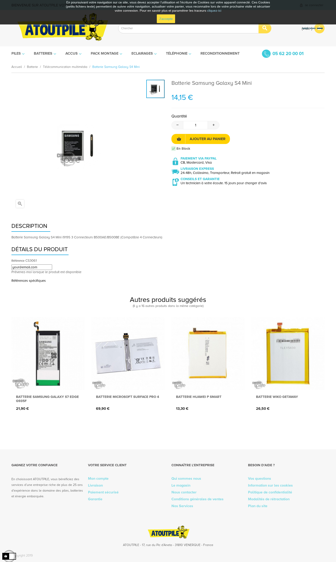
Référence (17, 261)
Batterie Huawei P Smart (198, 397)
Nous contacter (184, 492)
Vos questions (259, 478)
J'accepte (166, 19)
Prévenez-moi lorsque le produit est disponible (46, 272)
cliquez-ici (214, 10)
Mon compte (98, 478)
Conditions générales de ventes (197, 499)
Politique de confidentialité (270, 492)
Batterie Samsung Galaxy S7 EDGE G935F (47, 399)
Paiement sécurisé (103, 492)
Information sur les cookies (270, 485)
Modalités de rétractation (269, 499)
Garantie (95, 499)
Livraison (95, 485)
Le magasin (180, 485)
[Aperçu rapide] (47, 383)
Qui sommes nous (186, 478)
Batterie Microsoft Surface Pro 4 (127, 397)
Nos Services (182, 506)
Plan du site (257, 506)
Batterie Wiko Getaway (277, 397)
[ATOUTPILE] (61, 28)
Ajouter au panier (207, 139)
